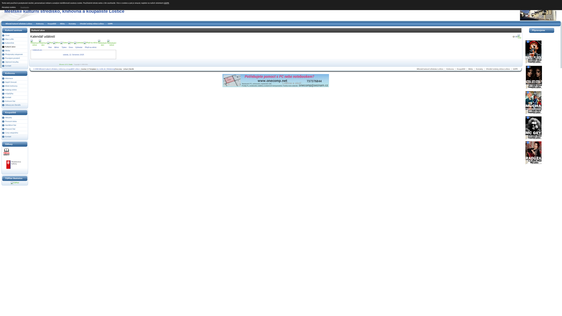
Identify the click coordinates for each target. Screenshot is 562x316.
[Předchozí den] (43, 45)
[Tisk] (513, 37)
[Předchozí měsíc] (35, 45)
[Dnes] (71, 43)
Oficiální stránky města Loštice (92, 24)
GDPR (110, 24)
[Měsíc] (56, 43)
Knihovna (40, 24)
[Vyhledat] (78, 43)
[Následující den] (102, 45)
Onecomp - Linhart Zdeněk (124, 69)
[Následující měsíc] (111, 45)
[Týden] (64, 43)
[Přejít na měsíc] (91, 43)
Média (62, 24)
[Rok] (50, 43)
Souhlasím (24, 7)
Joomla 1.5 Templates (88, 69)
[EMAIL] (516, 37)
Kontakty (72, 24)
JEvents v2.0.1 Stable (66, 64)
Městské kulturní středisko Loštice (19, 24)
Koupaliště (52, 24)
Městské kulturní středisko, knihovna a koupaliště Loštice (64, 11)
